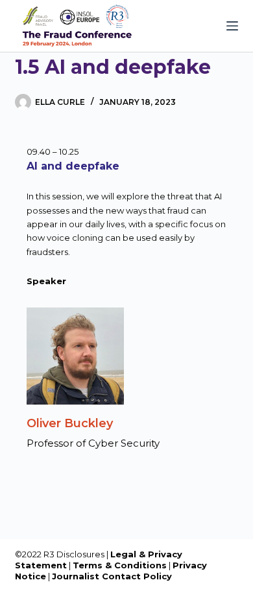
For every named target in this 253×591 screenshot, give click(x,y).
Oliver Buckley (70, 423)
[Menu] (232, 26)
